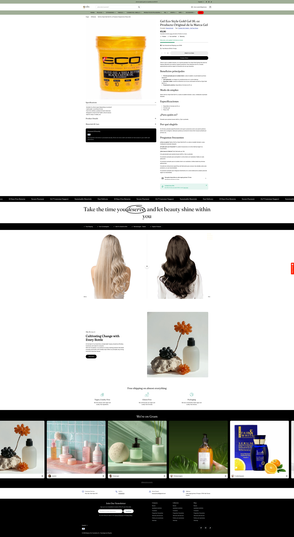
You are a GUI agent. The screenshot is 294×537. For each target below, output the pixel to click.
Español (200, 1)
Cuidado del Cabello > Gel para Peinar (188, 28)
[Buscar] (139, 7)
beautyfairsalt (169, 28)
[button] (292, 268)
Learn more (185, 187)
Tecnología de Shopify (106, 533)
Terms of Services (119, 515)
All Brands (93, 17)
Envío (171, 33)
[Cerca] (206, 185)
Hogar (87, 17)
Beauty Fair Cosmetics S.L (93, 533)
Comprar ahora (184, 58)
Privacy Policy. (129, 515)
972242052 (121, 493)
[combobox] (118, 7)
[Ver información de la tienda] (205, 178)
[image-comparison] (147, 266)
